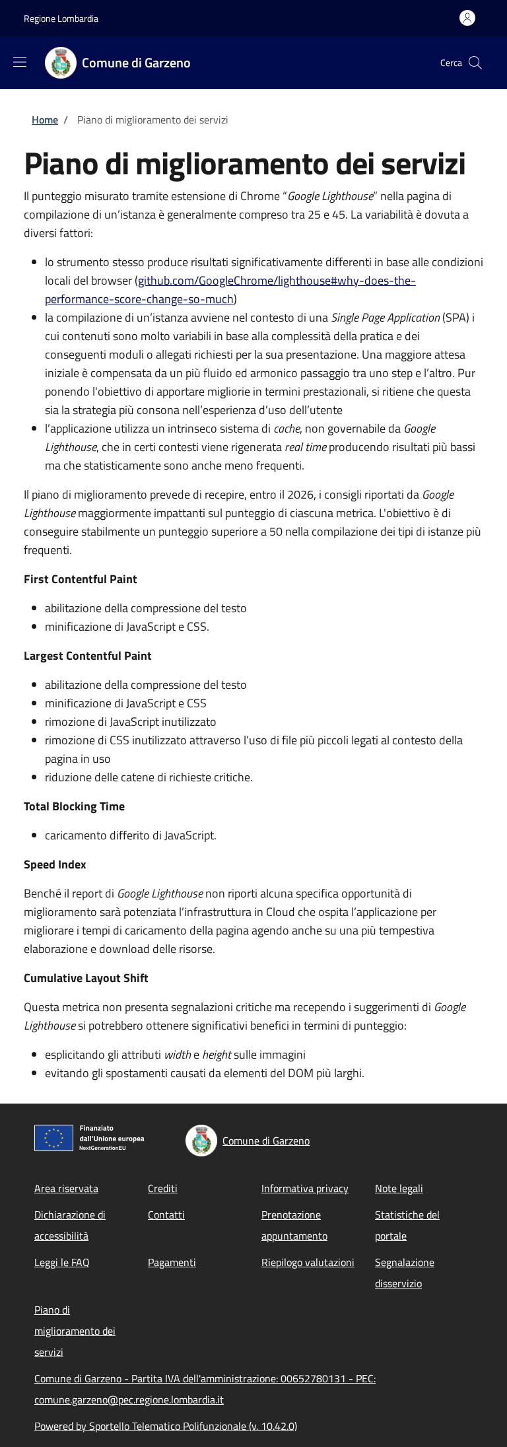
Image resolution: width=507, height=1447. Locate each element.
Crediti (163, 1188)
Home (45, 119)
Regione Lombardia (61, 18)
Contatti (166, 1214)
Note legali (399, 1188)
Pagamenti (172, 1262)
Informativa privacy (305, 1188)
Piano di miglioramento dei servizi (75, 1331)
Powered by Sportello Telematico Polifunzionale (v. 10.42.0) (165, 1426)
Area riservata (66, 1188)
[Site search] (475, 63)
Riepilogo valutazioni (308, 1262)
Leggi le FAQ (62, 1262)
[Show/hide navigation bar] (20, 62)
